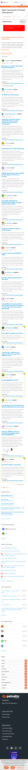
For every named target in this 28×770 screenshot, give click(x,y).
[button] (6, 767)
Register (16, 2)
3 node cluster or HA (12, 570)
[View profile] (3, 60)
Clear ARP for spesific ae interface (12, 333)
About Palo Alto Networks (9, 703)
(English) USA (24, 4)
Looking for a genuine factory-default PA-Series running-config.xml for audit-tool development (11, 122)
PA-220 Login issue (9, 581)
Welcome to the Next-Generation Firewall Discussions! (12, 66)
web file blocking (4, 499)
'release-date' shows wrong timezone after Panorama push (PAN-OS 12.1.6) (11, 354)
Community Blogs (7, 728)
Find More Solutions (5, 518)
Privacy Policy (21, 763)
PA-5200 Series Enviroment (10, 94)
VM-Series (4, 687)
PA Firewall (4, 668)
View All (2, 538)
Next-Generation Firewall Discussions (15, 83)
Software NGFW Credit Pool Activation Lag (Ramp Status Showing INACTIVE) (11, 433)
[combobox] (8, 16)
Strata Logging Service (6, 682)
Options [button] (22, 21)
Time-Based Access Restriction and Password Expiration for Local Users (13, 406)
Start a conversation (6, 53)
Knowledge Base (7, 736)
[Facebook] (20, 748)
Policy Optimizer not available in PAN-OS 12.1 (11, 507)
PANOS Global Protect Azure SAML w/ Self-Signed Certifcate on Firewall (13, 174)
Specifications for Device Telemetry (13, 148)
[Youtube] (11, 748)
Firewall (3, 660)
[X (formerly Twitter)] (7, 748)
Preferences (20, 767)
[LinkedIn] (16, 748)
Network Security (7, 21)
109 (18, 484)
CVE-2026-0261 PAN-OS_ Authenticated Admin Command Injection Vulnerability (12, 202)
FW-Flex (3, 663)
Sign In (20, 2)
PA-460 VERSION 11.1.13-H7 (10, 380)
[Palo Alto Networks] (14, 696)
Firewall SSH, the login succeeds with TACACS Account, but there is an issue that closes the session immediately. (13, 306)
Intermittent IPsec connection (11, 464)
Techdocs (5, 739)
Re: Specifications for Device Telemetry (10, 595)
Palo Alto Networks (5, 671)
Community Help (7, 731)
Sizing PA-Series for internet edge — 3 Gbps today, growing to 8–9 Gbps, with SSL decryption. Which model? (12, 610)
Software (3, 679)
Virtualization (4, 685)
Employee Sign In (24, 2)
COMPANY (5, 700)
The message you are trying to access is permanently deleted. (13, 27)
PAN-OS (3, 674)
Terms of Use (6, 717)
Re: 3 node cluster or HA (6, 604)
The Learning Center (8, 733)
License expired (12, 573)
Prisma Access (4, 677)
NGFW (3, 666)
